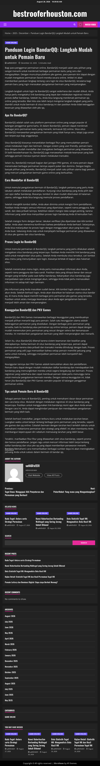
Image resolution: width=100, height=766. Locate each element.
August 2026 (10, 616)
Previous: (24, 492)
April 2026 (9, 638)
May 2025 (9, 700)
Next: (74, 490)
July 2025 (9, 689)
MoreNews (59, 763)
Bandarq (9, 448)
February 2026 (11, 649)
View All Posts (53, 475)
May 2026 (9, 632)
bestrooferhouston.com (50, 13)
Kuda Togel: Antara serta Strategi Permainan (16, 520)
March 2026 (9, 644)
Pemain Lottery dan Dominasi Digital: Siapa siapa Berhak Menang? (31, 582)
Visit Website (34, 475)
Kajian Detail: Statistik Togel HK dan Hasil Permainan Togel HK (30, 576)
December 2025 (11, 661)
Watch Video (90, 24)
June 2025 (9, 694)
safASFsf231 (12, 63)
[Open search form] (74, 24)
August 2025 (10, 683)
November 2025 (11, 666)
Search (8, 535)
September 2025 (11, 677)
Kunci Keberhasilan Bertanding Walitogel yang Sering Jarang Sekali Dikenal (49, 521)
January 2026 (10, 655)
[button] (5, 24)
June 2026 (9, 627)
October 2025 (10, 672)
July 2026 (9, 621)
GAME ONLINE (11, 43)
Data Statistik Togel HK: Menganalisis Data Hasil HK (79, 520)
